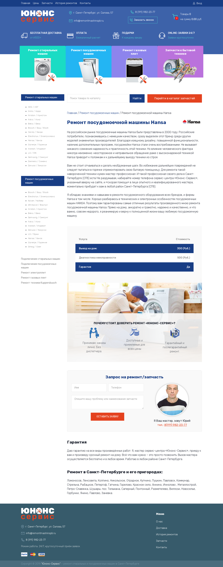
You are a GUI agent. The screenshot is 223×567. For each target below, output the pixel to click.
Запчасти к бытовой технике (180, 52)
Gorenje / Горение (37, 242)
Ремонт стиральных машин (42, 52)
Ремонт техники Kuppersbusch (39, 282)
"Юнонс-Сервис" (51, 563)
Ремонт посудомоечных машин (88, 52)
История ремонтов (66, 3)
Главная (25, 3)
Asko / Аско (34, 119)
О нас (159, 521)
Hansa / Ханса (35, 140)
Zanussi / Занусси (37, 165)
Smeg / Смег (34, 246)
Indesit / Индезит (37, 149)
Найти (137, 98)
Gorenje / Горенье (37, 144)
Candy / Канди (35, 132)
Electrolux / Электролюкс (41, 136)
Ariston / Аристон (37, 115)
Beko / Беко (34, 123)
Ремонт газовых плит (134, 52)
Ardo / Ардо (34, 111)
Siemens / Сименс (37, 161)
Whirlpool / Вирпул (38, 205)
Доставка (161, 528)
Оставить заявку (107, 416)
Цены (36, 3)
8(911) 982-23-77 (175, 425)
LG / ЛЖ (32, 153)
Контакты (85, 3)
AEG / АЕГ (33, 107)
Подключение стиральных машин (40, 258)
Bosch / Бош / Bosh (38, 128)
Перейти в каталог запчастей (174, 98)
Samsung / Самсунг (38, 157)
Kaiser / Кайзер (36, 200)
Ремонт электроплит (33, 272)
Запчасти (47, 3)
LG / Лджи (33, 234)
